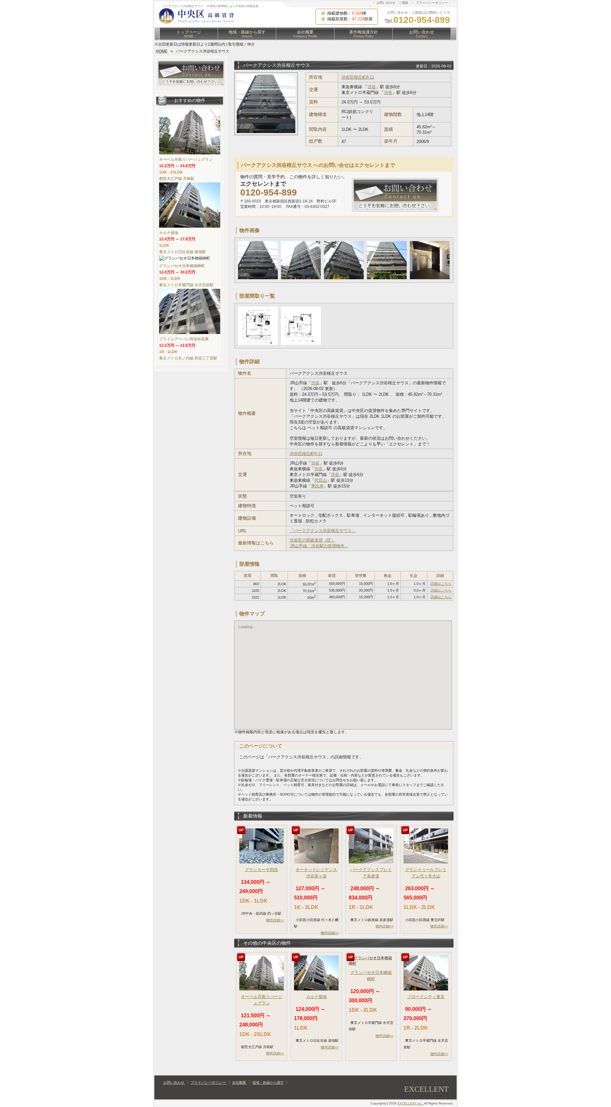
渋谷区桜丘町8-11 (357, 77)
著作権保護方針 (363, 34)
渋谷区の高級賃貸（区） (312, 540)
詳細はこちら (441, 583)
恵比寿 (317, 486)
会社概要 (305, 34)
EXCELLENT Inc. (410, 1103)
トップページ (188, 34)
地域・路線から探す (247, 34)
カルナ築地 (316, 996)
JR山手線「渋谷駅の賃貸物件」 (319, 545)
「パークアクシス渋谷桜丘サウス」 (323, 530)
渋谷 (372, 86)
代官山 (320, 480)
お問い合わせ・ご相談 (392, 2)
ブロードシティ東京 (426, 996)
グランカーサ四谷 (261, 869)
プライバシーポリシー (432, 2)
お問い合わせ (421, 34)
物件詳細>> (275, 920)
